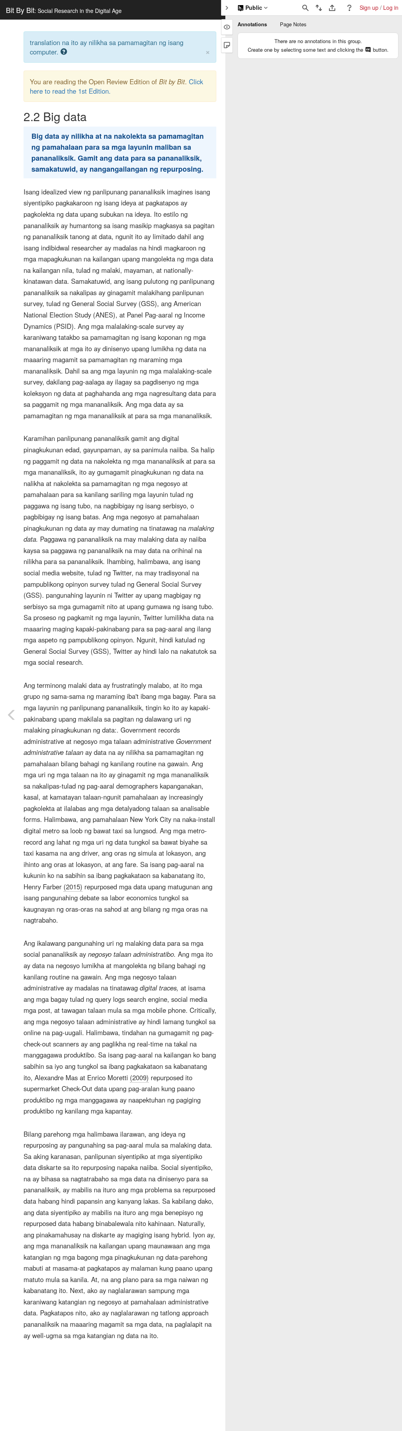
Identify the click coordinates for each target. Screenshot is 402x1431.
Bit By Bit (64, 10)
